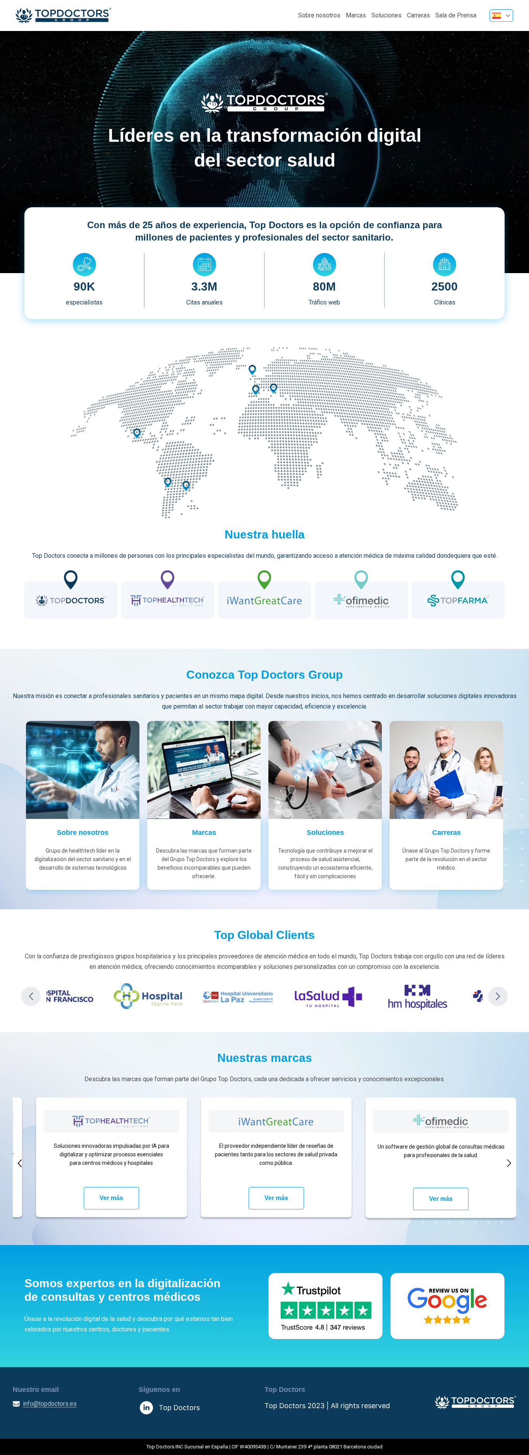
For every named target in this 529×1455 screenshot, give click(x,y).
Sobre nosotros (319, 15)
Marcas (356, 15)
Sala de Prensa (455, 15)
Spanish (501, 15)
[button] (31, 996)
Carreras (418, 15)
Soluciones (386, 15)
